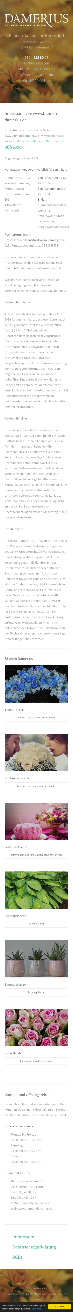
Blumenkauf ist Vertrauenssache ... (36, 1061)
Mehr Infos (36, 1308)
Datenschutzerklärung (34, 1247)
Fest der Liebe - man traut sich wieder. (36, 786)
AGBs (17, 1257)
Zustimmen (59, 1306)
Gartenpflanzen (37, 923)
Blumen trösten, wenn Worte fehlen (36, 717)
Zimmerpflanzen (36, 992)
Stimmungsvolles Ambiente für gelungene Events (36, 854)
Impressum (23, 1237)
